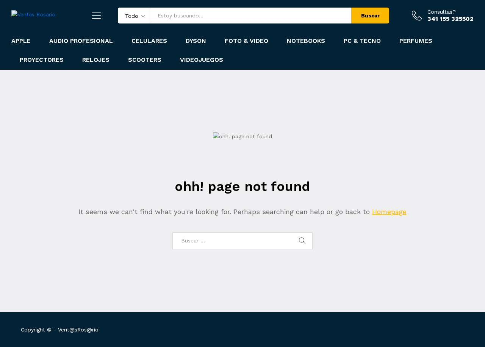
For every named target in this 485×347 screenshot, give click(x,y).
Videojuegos (201, 60)
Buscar (370, 16)
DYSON (196, 41)
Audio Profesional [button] (81, 41)
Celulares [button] (149, 41)
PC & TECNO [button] (362, 41)
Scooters (144, 60)
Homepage (389, 212)
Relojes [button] (96, 60)
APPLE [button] (21, 41)
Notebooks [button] (306, 41)
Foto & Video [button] (246, 41)
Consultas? (441, 12)
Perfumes (415, 41)
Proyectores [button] (42, 60)
